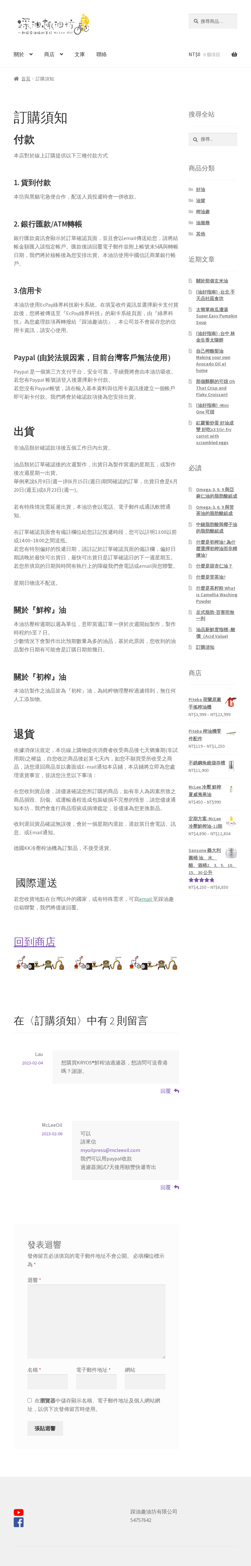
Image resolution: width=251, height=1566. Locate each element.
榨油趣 (203, 212)
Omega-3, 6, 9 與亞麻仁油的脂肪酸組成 (216, 493)
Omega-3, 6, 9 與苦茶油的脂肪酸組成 (215, 510)
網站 (130, 1369)
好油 (200, 189)
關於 (19, 54)
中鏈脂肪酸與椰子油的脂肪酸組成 (216, 527)
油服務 (203, 223)
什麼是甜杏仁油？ (214, 566)
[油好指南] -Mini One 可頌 (212, 408)
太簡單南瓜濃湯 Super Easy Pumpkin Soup (216, 316)
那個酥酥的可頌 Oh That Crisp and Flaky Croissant (215, 387)
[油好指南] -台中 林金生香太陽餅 (215, 336)
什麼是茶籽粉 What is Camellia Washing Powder (216, 594)
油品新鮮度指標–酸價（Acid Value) (215, 633)
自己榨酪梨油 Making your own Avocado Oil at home (213, 360)
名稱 (34, 1369)
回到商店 (35, 942)
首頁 (25, 79)
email (145, 899)
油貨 (200, 200)
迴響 (34, 1280)
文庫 (80, 54)
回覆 (165, 1091)
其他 (200, 234)
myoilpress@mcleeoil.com (110, 1150)
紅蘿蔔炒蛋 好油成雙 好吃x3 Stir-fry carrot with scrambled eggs (215, 432)
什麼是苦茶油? (211, 577)
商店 (49, 54)
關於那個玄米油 (212, 281)
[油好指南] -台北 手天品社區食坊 (215, 295)
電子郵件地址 (93, 1369)
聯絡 (101, 54)
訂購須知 (205, 647)
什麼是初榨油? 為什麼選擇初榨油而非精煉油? (216, 548)
